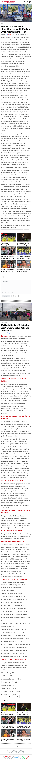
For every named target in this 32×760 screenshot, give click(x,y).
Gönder (6, 296)
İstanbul (9, 696)
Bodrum (4, 231)
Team (20, 231)
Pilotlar (15, 231)
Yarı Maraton (5, 700)
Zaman (26, 231)
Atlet (3, 696)
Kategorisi (15, 696)
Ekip (9, 231)
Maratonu (23, 696)
